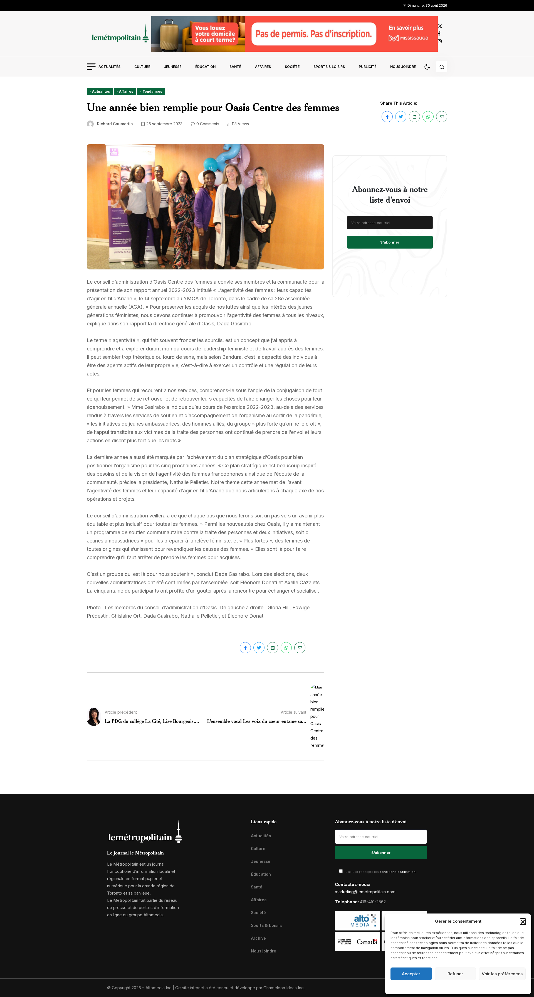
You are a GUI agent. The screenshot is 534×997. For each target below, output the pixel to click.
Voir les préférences (502, 973)
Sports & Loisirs (329, 67)
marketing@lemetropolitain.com (365, 891)
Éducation (205, 67)
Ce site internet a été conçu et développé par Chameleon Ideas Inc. (240, 987)
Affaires (263, 67)
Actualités (109, 67)
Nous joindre (403, 67)
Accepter (411, 973)
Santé (235, 67)
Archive (258, 938)
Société (292, 67)
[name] (119, 34)
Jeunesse (172, 67)
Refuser (455, 973)
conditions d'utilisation (398, 872)
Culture (142, 67)
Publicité (367, 67)
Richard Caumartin (115, 123)
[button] (523, 921)
